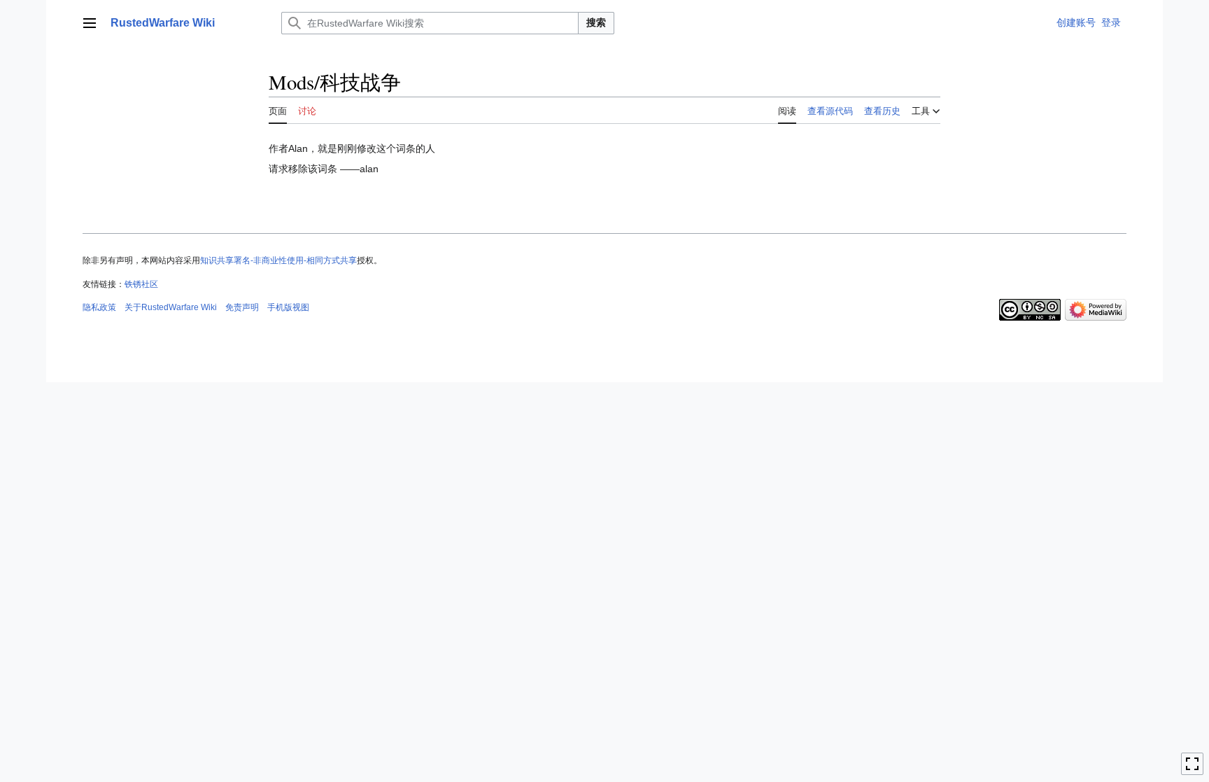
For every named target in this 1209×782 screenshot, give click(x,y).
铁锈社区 (141, 284)
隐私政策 (99, 307)
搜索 (596, 22)
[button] (89, 23)
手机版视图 (288, 307)
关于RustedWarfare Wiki (171, 307)
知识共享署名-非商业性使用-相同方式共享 (278, 260)
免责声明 (242, 307)
